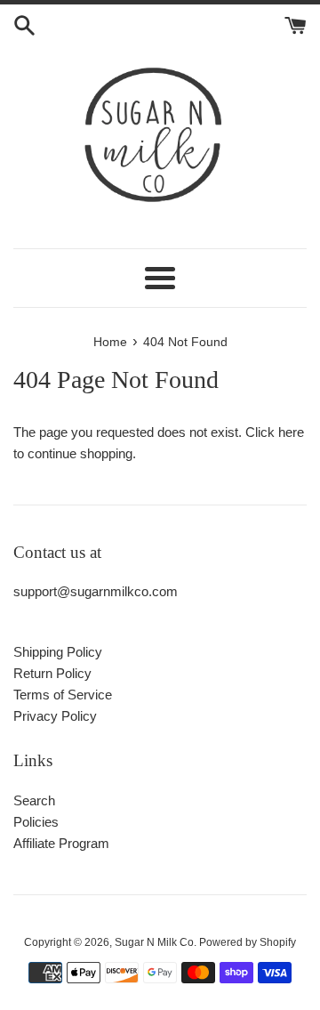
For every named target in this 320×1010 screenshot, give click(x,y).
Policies (36, 821)
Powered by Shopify (247, 942)
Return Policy (52, 673)
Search (34, 800)
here (291, 432)
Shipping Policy (57, 651)
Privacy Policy (55, 715)
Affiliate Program (61, 843)
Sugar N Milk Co (154, 942)
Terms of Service (62, 694)
